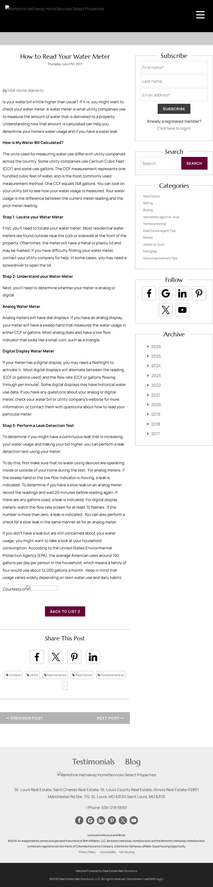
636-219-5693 (114, 807)
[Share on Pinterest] (74, 657)
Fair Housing (126, 852)
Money (148, 237)
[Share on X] (56, 657)
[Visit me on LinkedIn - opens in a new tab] (182, 293)
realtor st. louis (153, 244)
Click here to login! (174, 128)
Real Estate (83, 675)
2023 (156, 375)
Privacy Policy (87, 852)
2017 (155, 433)
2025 (156, 356)
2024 (156, 366)
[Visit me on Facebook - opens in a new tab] (149, 293)
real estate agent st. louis (161, 217)
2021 (155, 395)
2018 (155, 424)
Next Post (108, 718)
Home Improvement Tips (160, 258)
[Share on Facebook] (37, 657)
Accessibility (108, 852)
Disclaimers (134, 879)
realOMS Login (153, 879)
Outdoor (15, 675)
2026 (156, 346)
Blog (133, 761)
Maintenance (56, 675)
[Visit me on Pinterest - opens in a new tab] (199, 293)
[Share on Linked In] (93, 657)
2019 (155, 414)
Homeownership (112, 675)
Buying (148, 210)
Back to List (64, 611)
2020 (156, 404)
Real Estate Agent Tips (159, 230)
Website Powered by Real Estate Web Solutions (106, 871)
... (65, 685)
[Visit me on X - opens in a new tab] (166, 310)
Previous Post (26, 718)
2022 (156, 385)
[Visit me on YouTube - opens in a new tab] (182, 310)
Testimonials (93, 761)
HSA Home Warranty (26, 90)
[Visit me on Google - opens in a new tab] (166, 293)
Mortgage (150, 251)
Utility (33, 675)
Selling (148, 203)
